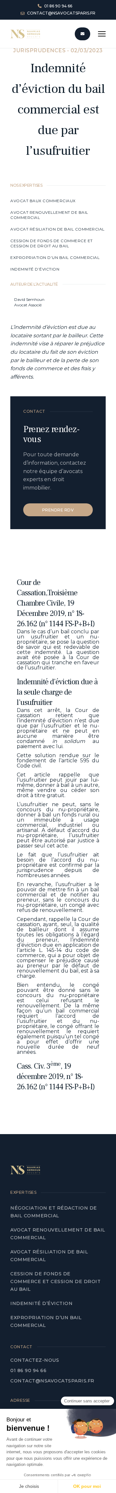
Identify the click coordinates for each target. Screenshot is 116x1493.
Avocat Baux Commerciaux (43, 200)
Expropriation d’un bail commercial (55, 257)
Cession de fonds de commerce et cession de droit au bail (51, 243)
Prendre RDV (58, 510)
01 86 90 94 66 (28, 1370)
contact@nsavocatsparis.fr (52, 1381)
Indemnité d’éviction (35, 269)
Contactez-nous (34, 1360)
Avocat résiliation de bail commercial (58, 229)
